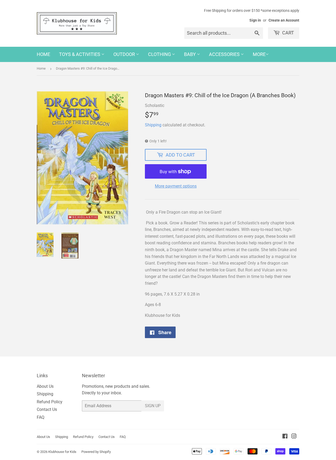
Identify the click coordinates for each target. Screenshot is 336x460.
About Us (45, 386)
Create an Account (284, 20)
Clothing (160, 54)
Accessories (225, 54)
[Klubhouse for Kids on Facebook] (285, 436)
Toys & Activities (80, 54)
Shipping (153, 124)
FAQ (40, 417)
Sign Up (153, 405)
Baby (190, 54)
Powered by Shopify (96, 452)
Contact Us (47, 409)
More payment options (176, 186)
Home (43, 54)
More (259, 54)
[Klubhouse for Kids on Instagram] (294, 436)
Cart (287, 32)
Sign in (255, 20)
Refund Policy (49, 401)
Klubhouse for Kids (62, 452)
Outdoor (124, 54)
